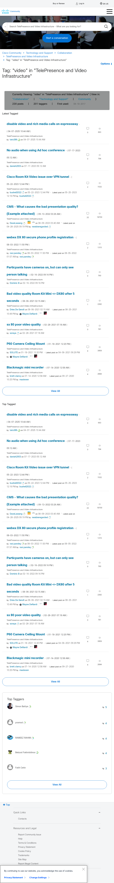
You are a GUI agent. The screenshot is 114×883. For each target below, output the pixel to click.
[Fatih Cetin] (17, 771)
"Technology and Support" (53, 99)
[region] (43, 874)
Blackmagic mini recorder (38, 367)
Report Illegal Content (28, 864)
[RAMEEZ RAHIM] (21, 740)
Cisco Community (11, 53)
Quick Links (19, 813)
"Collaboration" (20, 99)
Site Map (22, 860)
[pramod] (17, 726)
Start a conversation (57, 38)
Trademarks (23, 856)
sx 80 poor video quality (37, 324)
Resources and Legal (25, 828)
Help (20, 839)
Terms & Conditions (27, 843)
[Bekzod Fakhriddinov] (24, 755)
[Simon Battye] (20, 710)
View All (55, 391)
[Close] (83, 869)
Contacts (22, 819)
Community (84, 99)
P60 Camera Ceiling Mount (39, 344)
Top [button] (8, 805)
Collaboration (64, 53)
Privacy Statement (13, 877)
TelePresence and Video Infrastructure (27, 57)
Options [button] (105, 64)
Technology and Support (39, 53)
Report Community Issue (29, 835)
